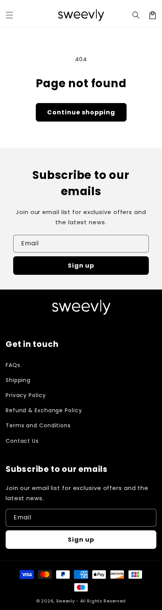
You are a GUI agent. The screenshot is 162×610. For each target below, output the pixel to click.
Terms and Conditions (38, 425)
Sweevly (65, 601)
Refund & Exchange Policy (44, 410)
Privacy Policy (26, 395)
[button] (136, 15)
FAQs (13, 365)
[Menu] (9, 15)
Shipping (18, 380)
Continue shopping (81, 112)
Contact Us (22, 441)
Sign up (81, 265)
